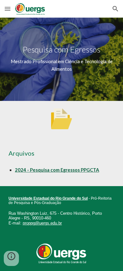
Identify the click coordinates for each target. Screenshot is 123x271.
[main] (61, 59)
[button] (7, 8)
